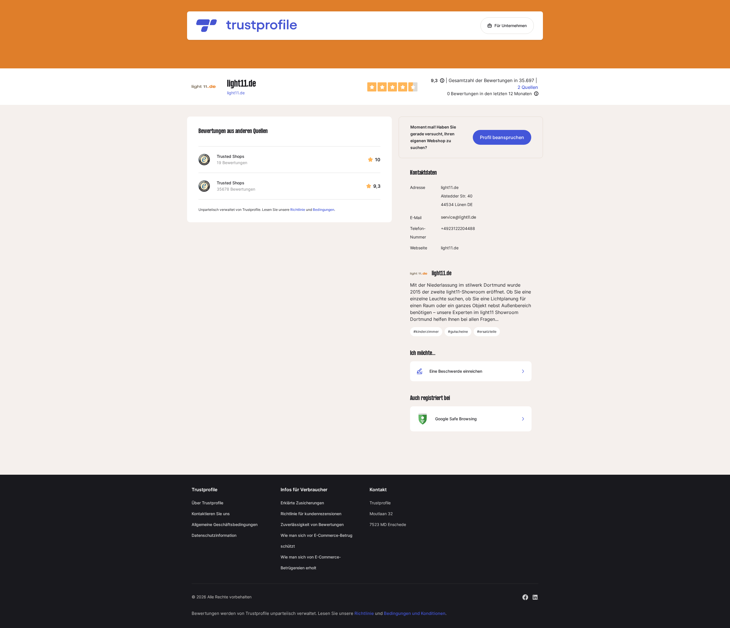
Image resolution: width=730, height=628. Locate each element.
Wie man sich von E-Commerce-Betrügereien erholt (311, 562)
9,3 (437, 81)
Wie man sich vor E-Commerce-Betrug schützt (316, 541)
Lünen (460, 204)
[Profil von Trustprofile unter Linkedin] (535, 596)
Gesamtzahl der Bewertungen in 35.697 (491, 80)
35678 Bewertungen (236, 189)
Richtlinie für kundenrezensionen (311, 513)
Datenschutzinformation (214, 535)
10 (377, 159)
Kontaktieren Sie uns (211, 513)
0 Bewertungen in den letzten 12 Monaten (489, 93)
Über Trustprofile (207, 502)
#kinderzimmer (426, 331)
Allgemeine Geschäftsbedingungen (224, 524)
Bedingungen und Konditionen (414, 613)
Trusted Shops (230, 156)
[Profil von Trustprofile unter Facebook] (525, 596)
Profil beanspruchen (502, 137)
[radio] (371, 86)
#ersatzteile (486, 331)
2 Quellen (528, 87)
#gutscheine (458, 331)
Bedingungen (323, 209)
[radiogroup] (392, 86)
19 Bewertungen (232, 162)
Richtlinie (297, 209)
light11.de (236, 92)
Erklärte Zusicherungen (302, 502)
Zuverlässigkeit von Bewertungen (312, 524)
